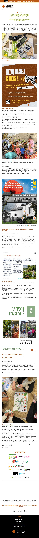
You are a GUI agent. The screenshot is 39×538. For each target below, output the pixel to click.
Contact (32, 1)
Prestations (18, 1)
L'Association (12, 1)
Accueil (6, 1)
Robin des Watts (26, 1)
